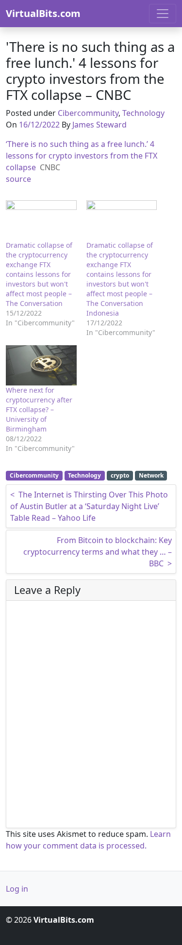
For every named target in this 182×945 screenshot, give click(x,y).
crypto (120, 475)
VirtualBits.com (43, 13)
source (18, 179)
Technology (143, 113)
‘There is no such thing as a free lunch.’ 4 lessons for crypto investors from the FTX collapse (81, 156)
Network (151, 475)
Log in (17, 888)
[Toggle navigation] (162, 13)
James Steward (99, 124)
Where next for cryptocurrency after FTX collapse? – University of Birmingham (39, 409)
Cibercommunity (88, 113)
